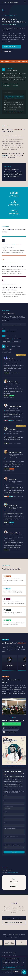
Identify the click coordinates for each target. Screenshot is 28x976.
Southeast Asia (14, 331)
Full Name (5, 795)
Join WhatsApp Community (12, 724)
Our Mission (7, 51)
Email (4, 800)
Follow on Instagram (11, 728)
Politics (8, 346)
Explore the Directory (10, 46)
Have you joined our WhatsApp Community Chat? (12, 845)
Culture (10, 349)
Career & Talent (16, 341)
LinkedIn (3, 955)
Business (4, 349)
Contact (14, 955)
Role (4, 817)
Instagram (9, 955)
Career (18, 346)
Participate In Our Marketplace (14, 922)
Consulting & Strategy (7, 338)
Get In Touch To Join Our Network (14, 918)
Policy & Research (17, 338)
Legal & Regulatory (6, 341)
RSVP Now (14, 852)
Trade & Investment (10, 336)
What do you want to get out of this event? (11, 836)
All (3, 331)
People (13, 346)
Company (5, 811)
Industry (5, 822)
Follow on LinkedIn (10, 732)
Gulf (7, 331)
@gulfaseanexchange (12, 872)
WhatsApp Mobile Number (8, 806)
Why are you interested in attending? (10, 828)
